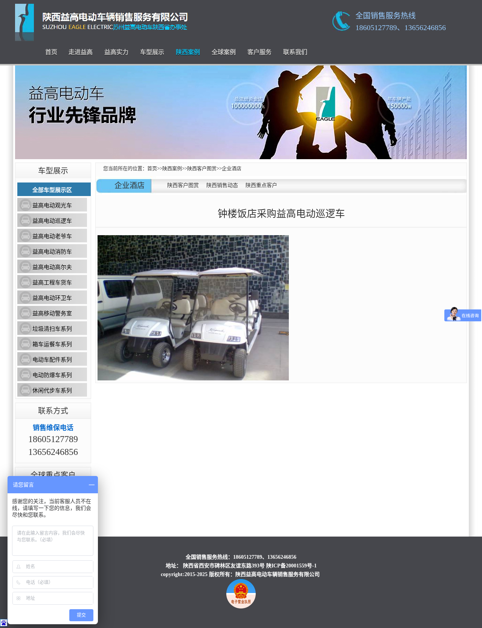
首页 (51, 52)
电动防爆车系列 (52, 375)
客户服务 (259, 52)
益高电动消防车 (52, 252)
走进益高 (81, 52)
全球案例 (224, 52)
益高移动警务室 (52, 313)
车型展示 (152, 52)
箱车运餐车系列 (52, 344)
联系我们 (295, 52)
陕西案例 (188, 52)
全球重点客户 (53, 475)
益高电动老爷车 (52, 236)
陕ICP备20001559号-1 (291, 566)
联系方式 (53, 411)
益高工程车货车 (52, 283)
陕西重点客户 (261, 185)
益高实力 (116, 52)
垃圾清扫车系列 (52, 329)
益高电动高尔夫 (52, 267)
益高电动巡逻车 (52, 221)
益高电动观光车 (52, 205)
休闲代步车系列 (52, 391)
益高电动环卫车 (52, 298)
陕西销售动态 (222, 185)
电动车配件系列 (52, 360)
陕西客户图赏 (202, 168)
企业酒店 (231, 168)
